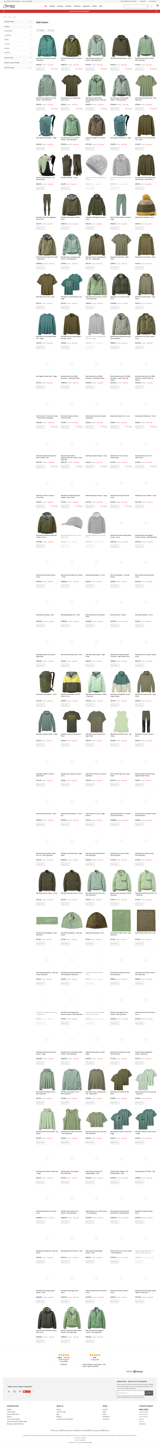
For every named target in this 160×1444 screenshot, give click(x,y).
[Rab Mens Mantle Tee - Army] (121, 404)
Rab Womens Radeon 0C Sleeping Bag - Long (94, 1172)
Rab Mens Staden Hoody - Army (96, 456)
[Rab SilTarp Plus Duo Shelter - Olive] (97, 602)
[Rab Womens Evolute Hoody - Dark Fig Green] (97, 841)
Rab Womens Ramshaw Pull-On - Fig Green (146, 894)
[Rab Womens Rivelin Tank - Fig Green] (121, 722)
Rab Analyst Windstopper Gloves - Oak (94, 1252)
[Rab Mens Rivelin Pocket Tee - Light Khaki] (97, 722)
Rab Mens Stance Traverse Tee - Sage (145, 1132)
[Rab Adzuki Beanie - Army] (146, 602)
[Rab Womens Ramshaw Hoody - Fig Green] (121, 881)
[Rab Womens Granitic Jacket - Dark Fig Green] (146, 960)
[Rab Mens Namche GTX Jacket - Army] (72, 46)
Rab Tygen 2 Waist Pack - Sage (46, 376)
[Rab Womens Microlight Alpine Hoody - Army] (121, 523)
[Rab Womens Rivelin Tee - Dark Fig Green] (146, 85)
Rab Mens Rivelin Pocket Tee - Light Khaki (96, 735)
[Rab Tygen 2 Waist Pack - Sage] (47, 364)
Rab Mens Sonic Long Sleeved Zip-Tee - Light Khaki (96, 258)
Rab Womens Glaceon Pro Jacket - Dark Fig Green (70, 1212)
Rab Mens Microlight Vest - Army (70, 1291)
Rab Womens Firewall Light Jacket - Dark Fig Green (119, 99)
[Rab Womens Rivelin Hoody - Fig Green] (47, 1119)
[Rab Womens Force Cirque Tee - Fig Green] (146, 1079)
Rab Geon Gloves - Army (69, 177)
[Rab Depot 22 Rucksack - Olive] (146, 404)
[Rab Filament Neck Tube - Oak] (146, 920)
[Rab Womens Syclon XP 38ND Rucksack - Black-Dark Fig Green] (146, 364)
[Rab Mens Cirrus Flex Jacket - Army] (146, 324)
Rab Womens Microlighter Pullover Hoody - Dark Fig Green (146, 536)
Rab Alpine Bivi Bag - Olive (45, 615)
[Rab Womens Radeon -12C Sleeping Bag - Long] (121, 1159)
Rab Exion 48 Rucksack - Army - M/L (71, 814)
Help (100, 6)
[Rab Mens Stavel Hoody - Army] (121, 46)
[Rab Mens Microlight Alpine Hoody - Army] (47, 1278)
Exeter (104, 1412)
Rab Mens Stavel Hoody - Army (120, 58)
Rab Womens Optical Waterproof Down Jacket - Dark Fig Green (71, 457)
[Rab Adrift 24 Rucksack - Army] (47, 682)
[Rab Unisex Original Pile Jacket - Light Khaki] (47, 1000)
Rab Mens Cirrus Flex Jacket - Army (145, 337)
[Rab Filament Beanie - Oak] (97, 920)
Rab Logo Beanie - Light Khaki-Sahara (96, 178)
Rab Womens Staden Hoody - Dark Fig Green (46, 1092)
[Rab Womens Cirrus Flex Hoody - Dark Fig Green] (97, 1199)
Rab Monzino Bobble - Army (144, 217)
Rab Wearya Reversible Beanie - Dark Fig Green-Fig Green (72, 973)
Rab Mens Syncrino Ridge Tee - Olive (71, 735)
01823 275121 (143, 1409)
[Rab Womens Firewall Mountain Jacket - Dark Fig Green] (72, 1040)
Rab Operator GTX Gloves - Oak (71, 1251)
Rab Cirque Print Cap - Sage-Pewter (95, 814)
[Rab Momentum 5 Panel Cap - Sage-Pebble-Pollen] (146, 761)
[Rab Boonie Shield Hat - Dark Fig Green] (47, 1238)
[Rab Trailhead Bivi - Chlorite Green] (121, 563)
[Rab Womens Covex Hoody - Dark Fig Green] (121, 841)
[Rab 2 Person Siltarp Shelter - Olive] (146, 563)
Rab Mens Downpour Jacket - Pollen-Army (71, 695)
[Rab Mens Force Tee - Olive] (47, 284)
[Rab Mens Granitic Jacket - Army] (121, 1278)
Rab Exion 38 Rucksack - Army (46, 813)
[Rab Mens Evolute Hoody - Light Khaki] (72, 841)
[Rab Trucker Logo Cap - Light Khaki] (121, 761)
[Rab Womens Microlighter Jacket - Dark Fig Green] (97, 1318)
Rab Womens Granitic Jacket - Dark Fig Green (145, 973)
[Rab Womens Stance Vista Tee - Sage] (121, 1119)
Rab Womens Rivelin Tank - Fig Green (120, 735)
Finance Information (13, 1414)
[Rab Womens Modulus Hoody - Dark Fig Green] (121, 324)
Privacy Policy (126, 1397)
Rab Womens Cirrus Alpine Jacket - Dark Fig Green (70, 138)
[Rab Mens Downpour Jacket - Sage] (97, 1040)
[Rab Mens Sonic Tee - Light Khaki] (121, 244)
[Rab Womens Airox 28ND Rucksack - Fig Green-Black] (97, 364)
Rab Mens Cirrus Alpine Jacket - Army (146, 655)
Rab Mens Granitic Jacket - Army (119, 1291)
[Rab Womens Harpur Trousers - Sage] (121, 205)
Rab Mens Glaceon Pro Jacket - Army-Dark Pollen (121, 814)
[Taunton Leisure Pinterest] (20, 1392)
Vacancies (106, 1419)
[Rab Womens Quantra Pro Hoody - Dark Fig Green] (97, 46)
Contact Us (142, 1424)
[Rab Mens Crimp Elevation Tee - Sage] (72, 284)
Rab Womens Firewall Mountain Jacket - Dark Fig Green (71, 1053)
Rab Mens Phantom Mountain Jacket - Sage (46, 1053)
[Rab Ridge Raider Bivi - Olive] (72, 602)
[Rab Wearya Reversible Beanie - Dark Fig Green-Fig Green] (72, 960)
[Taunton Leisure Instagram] (14, 1392)
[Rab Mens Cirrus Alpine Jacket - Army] (146, 642)
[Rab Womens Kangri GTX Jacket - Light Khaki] (47, 244)
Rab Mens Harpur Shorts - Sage (96, 495)
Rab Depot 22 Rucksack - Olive (145, 416)
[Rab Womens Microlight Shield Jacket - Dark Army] (146, 1278)
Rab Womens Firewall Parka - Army (46, 576)
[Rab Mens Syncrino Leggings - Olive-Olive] (47, 205)
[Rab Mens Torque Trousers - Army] (146, 722)
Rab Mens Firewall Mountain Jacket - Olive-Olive (70, 496)
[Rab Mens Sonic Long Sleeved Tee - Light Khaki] (97, 1079)
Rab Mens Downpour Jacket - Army (71, 218)
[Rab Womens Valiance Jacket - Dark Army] (47, 1318)
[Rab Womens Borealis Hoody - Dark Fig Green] (121, 1040)
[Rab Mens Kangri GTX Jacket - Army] (97, 125)
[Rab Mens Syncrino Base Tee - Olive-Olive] (72, 85)
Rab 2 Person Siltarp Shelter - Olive (145, 576)
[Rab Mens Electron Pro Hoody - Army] (97, 523)
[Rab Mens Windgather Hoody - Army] (97, 205)
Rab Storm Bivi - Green (118, 615)
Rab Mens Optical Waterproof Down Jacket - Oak (46, 456)
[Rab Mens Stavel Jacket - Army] (47, 881)
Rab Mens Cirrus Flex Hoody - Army (120, 297)
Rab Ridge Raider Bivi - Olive (70, 615)
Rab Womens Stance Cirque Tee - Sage (47, 1172)
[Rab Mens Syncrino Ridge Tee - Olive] (72, 722)
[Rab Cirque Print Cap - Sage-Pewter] (97, 801)
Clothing (52, 6)
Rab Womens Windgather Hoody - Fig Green (143, 1053)
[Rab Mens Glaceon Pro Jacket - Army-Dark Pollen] (121, 801)
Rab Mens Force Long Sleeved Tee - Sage (46, 337)
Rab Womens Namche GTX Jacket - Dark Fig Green (144, 1252)
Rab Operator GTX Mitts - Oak (145, 1171)
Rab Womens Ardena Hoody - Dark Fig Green (120, 973)
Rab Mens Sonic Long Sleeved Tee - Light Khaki (96, 1092)
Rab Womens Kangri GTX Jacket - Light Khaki (47, 258)
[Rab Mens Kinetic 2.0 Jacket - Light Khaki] (47, 642)
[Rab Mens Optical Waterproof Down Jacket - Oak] (47, 443)
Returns (9, 1416)
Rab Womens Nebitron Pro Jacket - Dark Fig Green (119, 1013)
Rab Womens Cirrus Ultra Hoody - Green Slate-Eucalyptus (47, 417)
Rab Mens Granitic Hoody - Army (95, 973)
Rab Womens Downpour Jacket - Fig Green (96, 695)
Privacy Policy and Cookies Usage (17, 1421)
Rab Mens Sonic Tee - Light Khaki (119, 258)
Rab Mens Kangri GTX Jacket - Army (96, 138)
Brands (94, 6)
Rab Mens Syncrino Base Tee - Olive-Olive (71, 99)
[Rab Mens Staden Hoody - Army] (97, 443)
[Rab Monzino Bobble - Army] (146, 205)
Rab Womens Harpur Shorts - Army (120, 496)
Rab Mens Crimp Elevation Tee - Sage (71, 297)
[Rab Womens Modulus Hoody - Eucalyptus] (47, 46)
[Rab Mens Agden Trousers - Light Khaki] (47, 761)
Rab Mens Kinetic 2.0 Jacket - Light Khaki (46, 655)
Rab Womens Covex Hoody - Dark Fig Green (120, 854)
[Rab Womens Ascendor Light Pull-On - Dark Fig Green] (47, 841)
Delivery (9, 1409)
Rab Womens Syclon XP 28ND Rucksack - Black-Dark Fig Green (120, 378)
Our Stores (153, 1)
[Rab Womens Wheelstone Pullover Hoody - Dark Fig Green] (72, 1000)
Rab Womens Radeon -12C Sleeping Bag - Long (119, 1172)
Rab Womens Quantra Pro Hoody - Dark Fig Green (94, 59)
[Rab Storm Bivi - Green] (121, 602)
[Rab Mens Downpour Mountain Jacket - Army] (47, 523)
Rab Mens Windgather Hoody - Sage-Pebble (120, 695)
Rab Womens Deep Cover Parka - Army (71, 576)
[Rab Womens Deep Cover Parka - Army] (72, 563)
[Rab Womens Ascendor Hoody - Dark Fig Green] (146, 801)
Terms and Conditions (13, 1419)
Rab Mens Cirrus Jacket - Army (145, 495)
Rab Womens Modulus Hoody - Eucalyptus (46, 59)
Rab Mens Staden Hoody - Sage (46, 734)
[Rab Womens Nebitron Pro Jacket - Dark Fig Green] (121, 1000)
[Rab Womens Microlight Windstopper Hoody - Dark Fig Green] (97, 85)
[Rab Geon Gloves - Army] (72, 165)
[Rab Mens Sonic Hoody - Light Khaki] (146, 284)
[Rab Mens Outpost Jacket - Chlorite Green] (72, 404)
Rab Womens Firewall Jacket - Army (145, 1013)
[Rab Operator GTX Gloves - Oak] (72, 1238)
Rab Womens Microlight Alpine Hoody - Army (120, 536)
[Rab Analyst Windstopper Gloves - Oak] (97, 1238)
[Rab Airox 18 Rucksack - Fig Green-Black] (47, 165)
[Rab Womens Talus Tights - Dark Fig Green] (72, 1159)
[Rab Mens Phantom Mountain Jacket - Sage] (47, 1040)
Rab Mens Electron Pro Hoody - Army (96, 536)
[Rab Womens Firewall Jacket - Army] (146, 1000)
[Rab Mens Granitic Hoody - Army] (97, 960)
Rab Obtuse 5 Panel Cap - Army (71, 654)
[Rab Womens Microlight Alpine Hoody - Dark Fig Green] (72, 1318)
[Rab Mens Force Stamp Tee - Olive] (121, 1079)
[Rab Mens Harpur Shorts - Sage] (97, 483)
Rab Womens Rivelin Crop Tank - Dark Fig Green (71, 1132)
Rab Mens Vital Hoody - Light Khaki (95, 655)
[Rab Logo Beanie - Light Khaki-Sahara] (97, 165)
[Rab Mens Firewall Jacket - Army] (146, 1199)
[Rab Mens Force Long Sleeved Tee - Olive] (146, 125)
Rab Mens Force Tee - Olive (45, 297)
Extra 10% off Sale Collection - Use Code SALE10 (18, 1)
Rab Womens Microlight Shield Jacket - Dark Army (145, 1291)
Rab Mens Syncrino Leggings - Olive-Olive (46, 218)
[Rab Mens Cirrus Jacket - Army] (146, 483)
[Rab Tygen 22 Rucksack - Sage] (121, 125)
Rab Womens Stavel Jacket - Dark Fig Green (145, 59)
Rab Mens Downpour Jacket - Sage (95, 1053)
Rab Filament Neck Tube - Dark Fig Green (120, 934)
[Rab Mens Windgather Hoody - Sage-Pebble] (121, 682)
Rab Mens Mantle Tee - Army (120, 416)
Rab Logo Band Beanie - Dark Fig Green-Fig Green (47, 973)
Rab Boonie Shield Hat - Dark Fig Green (47, 1252)
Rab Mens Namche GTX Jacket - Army (71, 59)
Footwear (68, 6)
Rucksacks (77, 6)
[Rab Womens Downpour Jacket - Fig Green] (97, 682)
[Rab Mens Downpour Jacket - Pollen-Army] (72, 682)
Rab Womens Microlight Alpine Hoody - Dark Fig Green (71, 1331)
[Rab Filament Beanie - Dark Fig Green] (72, 920)
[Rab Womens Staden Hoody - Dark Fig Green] (47, 1079)
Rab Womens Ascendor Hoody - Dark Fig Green (146, 814)
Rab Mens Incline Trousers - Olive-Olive (45, 496)
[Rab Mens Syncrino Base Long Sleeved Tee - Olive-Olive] (146, 165)
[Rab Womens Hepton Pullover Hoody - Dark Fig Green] (47, 85)
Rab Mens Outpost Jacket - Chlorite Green (70, 417)
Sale (45, 6)
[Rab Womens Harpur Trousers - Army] (72, 761)
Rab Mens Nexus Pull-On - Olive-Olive (144, 456)
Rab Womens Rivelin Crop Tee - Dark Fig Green (96, 1132)
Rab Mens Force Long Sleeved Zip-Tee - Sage (96, 337)
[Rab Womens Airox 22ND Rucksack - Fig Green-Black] (72, 364)
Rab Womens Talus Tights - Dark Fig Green (70, 1172)
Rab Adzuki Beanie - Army (144, 615)
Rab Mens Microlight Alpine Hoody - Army (45, 1291)
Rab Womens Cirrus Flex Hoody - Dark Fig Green (96, 1212)
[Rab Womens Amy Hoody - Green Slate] (121, 443)
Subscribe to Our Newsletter (65, 1419)
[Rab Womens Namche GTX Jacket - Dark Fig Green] (146, 1238)
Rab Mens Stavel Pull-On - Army (72, 893)
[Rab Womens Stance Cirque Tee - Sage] (47, 1159)
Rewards (142, 1)
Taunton (105, 1409)
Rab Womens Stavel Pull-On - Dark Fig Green (96, 894)
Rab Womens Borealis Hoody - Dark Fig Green (120, 1053)
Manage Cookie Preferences (15, 1424)
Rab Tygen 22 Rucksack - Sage (120, 138)
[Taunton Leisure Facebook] (9, 1392)
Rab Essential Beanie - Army (95, 575)
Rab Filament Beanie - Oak (95, 933)
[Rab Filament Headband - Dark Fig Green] (47, 920)
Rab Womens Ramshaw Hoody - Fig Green (121, 894)
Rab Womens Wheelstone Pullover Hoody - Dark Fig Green (71, 1013)
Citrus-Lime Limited (87, 1442)
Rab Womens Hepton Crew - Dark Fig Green (70, 1092)
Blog (58, 1414)
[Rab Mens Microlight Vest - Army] (72, 1278)
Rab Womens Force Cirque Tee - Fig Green (145, 1092)
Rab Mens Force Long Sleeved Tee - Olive (145, 138)
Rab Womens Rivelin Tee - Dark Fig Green (145, 99)
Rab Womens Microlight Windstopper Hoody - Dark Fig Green (96, 99)
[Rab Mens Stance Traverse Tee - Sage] (146, 1119)
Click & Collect (11, 1412)
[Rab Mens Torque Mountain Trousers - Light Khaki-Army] (121, 642)
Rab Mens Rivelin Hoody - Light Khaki (145, 695)
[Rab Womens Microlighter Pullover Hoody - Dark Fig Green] (146, 523)
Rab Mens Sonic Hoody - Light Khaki (145, 297)
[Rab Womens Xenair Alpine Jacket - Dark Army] (97, 1000)
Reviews (59, 1416)
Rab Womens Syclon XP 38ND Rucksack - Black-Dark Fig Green (145, 378)
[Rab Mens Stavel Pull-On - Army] (72, 881)
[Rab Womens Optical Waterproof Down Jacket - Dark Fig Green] (72, 443)
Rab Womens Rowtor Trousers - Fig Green (96, 774)
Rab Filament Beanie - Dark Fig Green (71, 934)
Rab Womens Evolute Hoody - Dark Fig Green (96, 854)
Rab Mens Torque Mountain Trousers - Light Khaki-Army (120, 655)
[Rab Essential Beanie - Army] (97, 563)
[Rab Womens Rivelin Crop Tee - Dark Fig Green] (97, 1119)
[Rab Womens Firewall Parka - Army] (47, 563)
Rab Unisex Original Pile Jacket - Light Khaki (46, 1013)
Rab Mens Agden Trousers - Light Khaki (45, 774)
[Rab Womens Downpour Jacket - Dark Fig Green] (97, 284)
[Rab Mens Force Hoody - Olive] (146, 244)
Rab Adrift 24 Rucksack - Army (46, 694)
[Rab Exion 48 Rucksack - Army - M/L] (72, 801)
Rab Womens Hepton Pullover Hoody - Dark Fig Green (46, 99)
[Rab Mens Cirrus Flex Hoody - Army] (121, 284)
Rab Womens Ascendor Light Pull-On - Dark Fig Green (45, 854)
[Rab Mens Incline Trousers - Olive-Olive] (47, 483)
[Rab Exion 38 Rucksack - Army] (47, 801)
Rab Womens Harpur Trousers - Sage (121, 218)
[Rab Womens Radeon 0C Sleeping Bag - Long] (97, 1159)
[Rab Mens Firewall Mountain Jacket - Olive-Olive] (72, 483)
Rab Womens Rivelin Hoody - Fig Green (47, 1132)
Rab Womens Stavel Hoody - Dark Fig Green (144, 854)
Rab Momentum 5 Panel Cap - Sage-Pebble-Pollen (145, 774)
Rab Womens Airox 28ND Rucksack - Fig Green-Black (95, 377)
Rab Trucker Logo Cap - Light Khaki (120, 774)
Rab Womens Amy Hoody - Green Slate (119, 456)
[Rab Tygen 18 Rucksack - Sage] (47, 125)
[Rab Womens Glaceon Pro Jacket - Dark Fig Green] (72, 1199)
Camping (60, 6)
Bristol (104, 1414)
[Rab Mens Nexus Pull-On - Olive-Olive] (146, 443)
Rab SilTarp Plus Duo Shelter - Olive (96, 615)
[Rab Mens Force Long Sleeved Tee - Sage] (47, 324)
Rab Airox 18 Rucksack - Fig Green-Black (45, 178)
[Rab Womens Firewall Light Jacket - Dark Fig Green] (121, 85)
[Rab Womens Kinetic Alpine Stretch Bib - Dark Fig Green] (121, 1199)
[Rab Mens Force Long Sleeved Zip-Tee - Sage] (97, 324)
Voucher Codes (61, 1412)
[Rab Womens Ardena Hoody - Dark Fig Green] (121, 960)
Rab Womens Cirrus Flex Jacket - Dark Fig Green (121, 1252)
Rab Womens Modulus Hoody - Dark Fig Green (120, 337)
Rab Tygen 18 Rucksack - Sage (46, 138)
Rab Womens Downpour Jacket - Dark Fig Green (96, 297)
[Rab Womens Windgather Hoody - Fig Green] (146, 1040)
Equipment (86, 6)
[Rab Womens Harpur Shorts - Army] (121, 483)
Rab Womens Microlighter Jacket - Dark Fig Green (94, 1331)
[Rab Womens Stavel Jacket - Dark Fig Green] (146, 46)
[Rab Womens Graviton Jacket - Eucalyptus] (97, 404)
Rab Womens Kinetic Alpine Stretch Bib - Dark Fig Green (119, 1212)
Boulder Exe (106, 1416)
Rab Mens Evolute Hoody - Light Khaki (71, 854)
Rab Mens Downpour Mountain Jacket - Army (46, 536)
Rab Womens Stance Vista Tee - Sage (121, 1132)
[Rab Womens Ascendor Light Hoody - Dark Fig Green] (72, 244)
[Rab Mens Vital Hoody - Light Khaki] (97, 642)
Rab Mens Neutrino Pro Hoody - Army (46, 1212)
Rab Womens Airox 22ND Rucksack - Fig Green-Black (70, 377)
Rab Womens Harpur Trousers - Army (71, 774)
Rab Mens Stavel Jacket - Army (46, 893)
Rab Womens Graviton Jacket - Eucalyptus (96, 417)
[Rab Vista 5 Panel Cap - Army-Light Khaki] (72, 523)
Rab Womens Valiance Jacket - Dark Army (46, 1331)
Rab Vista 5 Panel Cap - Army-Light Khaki (71, 536)
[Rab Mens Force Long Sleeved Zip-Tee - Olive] (72, 324)
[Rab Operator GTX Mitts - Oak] (146, 1159)
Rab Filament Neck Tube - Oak (145, 933)
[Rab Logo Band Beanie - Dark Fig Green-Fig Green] (47, 960)
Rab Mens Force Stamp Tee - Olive (120, 1092)
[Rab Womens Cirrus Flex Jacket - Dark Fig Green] (121, 1238)
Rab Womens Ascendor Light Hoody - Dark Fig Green (70, 258)
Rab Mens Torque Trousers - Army (144, 735)
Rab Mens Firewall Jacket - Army (144, 1212)
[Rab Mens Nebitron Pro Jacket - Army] (121, 165)
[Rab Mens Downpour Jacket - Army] (72, 205)
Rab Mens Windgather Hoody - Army (96, 218)
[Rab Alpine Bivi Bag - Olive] (47, 602)
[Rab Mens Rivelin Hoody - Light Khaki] (146, 682)
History (59, 1409)
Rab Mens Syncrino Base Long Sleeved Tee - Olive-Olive (145, 178)
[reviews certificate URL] (134, 1371)
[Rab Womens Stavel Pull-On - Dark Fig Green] (97, 881)
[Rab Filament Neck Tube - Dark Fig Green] (121, 920)
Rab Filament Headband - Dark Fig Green (46, 934)
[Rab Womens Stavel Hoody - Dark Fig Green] (146, 841)
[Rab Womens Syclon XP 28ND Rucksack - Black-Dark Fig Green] (121, 364)
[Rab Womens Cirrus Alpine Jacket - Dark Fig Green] (72, 125)
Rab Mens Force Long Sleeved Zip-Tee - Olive (71, 337)
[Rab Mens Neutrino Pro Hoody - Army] (47, 1199)
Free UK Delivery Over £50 (128, 1)
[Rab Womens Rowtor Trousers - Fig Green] (97, 761)
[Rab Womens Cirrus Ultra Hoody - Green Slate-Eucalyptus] (47, 404)
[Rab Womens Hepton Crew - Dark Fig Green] (72, 1079)
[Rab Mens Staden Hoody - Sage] (47, 722)
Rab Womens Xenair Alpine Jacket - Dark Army (95, 1013)
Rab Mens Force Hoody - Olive (145, 257)
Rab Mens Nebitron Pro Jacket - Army (121, 178)
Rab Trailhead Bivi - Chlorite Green (119, 576)
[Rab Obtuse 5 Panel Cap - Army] (72, 642)
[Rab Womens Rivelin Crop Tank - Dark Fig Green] (72, 1119)
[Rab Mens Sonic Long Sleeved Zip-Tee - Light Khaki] (97, 244)
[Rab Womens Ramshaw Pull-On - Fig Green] (146, 881)
